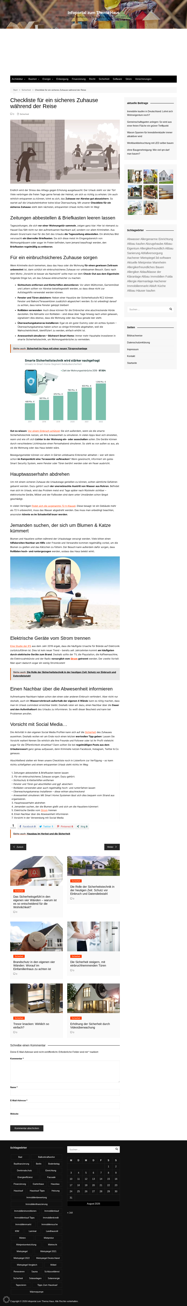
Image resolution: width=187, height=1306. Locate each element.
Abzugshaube (154, 243)
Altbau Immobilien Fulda (157, 276)
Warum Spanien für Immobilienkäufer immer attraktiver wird (149, 134)
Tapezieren (21, 1285)
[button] (6, 1299)
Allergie (132, 281)
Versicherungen (143, 79)
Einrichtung (50, 1170)
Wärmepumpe (36, 1291)
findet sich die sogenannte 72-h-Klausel (54, 505)
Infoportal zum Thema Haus (94, 12)
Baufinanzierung (21, 1163)
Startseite (132, 363)
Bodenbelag (53, 1163)
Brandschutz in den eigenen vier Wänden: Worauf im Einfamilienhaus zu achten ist (34, 965)
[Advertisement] (93, 53)
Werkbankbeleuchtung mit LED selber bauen (150, 143)
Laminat (32, 1231)
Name (14, 1087)
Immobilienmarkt (23, 1224)
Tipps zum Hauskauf (47, 1285)
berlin (38, 1163)
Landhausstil (52, 1231)
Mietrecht (52, 1244)
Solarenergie (54, 1278)
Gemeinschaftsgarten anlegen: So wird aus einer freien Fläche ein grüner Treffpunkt (149, 124)
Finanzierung (79, 79)
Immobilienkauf (51, 1211)
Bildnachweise (134, 335)
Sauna (34, 1271)
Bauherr (32, 79)
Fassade (51, 1177)
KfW (17, 1231)
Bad (20, 1157)
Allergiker (133, 271)
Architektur (17, 79)
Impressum (132, 349)
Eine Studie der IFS (20, 646)
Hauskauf (18, 1190)
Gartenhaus (38, 1184)
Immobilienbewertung (36, 1197)
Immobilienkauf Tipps (24, 1217)
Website (14, 1114)
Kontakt (131, 356)
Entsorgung (62, 79)
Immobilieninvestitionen (25, 1211)
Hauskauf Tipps (37, 1190)
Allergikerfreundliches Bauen (145, 267)
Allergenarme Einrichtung (156, 239)
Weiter (110, 847)
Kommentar (17, 1058)
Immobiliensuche (49, 1224)
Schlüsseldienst (51, 1271)
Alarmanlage (145, 281)
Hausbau (55, 1184)
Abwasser (133, 239)
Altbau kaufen (136, 243)
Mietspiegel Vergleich (27, 1265)
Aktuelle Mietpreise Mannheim (146, 262)
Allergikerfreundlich (152, 248)
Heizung (55, 1190)
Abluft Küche (157, 286)
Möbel (53, 1265)
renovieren (19, 1271)
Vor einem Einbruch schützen (44, 430)
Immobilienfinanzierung (36, 1204)
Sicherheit (104, 79)
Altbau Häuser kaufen (141, 290)
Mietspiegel (22, 1251)
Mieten (22, 1238)
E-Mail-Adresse (18, 1100)
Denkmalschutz (24, 1170)
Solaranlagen (35, 1278)
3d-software (163, 257)
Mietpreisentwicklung (26, 1244)
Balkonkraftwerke (46, 1157)
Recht (92, 79)
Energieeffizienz (25, 1177)
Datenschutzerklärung (138, 342)
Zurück (20, 847)
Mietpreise (49, 1238)
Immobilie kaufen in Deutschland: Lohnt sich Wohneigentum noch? (150, 113)
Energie (47, 79)
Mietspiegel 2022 (22, 1258)
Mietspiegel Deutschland (48, 1258)
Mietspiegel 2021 (48, 1251)
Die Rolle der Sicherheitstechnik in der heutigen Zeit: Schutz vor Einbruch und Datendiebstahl (92, 890)
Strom (128, 79)
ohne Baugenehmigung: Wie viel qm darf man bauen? (148, 152)
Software (117, 79)
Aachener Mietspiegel (141, 257)
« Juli (70, 1212)
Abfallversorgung (152, 253)
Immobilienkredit (51, 1217)
